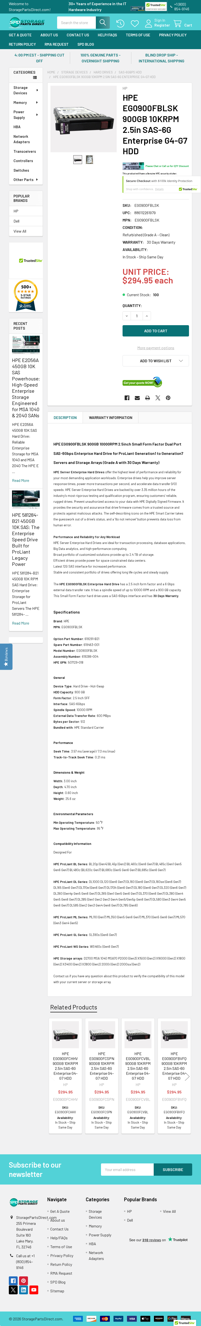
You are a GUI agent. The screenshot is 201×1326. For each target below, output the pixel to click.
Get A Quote (20, 35)
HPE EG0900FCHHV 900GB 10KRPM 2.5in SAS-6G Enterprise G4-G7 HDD (65, 1065)
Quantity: (132, 305)
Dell (16, 221)
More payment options (155, 347)
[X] (157, 397)
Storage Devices (20, 90)
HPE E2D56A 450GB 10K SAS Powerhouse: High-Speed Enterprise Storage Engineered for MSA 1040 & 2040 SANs (26, 387)
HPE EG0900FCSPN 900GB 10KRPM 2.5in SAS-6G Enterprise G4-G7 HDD (101, 1065)
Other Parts (23, 179)
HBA (17, 127)
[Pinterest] (168, 397)
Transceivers (24, 151)
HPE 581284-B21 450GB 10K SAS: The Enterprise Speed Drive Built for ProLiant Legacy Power (25, 539)
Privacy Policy (173, 35)
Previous (52, 1076)
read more (20, 480)
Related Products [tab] (73, 1007)
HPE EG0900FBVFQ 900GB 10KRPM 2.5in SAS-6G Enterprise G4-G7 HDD (174, 1065)
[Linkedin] (23, 1289)
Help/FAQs (107, 35)
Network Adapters (21, 139)
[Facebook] (127, 397)
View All (19, 231)
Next (187, 1076)
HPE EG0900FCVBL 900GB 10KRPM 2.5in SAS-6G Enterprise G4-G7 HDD (138, 1065)
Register (162, 25)
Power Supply (19, 115)
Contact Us (78, 35)
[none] (83, 119)
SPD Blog (85, 44)
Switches (21, 170)
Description (65, 417)
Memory (20, 102)
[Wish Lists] (136, 24)
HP (15, 211)
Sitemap (57, 1290)
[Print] (147, 397)
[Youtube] (33, 1289)
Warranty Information (110, 417)
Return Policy (22, 44)
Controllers (23, 160)
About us (49, 35)
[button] (156, 360)
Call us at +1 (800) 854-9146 (25, 1261)
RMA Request (57, 44)
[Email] (137, 397)
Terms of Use (138, 35)
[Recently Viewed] (121, 24)
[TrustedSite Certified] (156, 6)
